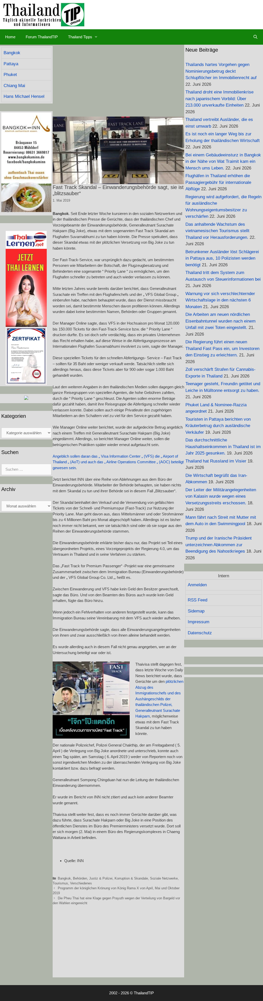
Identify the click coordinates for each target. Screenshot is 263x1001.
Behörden (80, 878)
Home (10, 37)
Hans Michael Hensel (24, 96)
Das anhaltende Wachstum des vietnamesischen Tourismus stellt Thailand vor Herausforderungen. (217, 231)
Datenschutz (200, 632)
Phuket (10, 74)
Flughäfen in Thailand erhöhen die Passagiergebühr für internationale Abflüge (218, 182)
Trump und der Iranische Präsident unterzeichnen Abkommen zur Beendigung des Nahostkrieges (218, 545)
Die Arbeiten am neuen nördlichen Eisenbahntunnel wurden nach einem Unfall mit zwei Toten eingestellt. (220, 321)
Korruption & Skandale (131, 878)
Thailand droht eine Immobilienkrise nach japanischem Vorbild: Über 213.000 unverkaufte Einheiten (219, 99)
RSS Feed (197, 600)
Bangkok (64, 878)
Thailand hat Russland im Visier (215, 461)
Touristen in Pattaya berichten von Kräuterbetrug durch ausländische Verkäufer (218, 426)
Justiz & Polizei (100, 878)
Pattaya (11, 63)
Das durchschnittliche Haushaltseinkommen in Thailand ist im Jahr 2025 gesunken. (223, 447)
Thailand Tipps (80, 37)
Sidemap (196, 611)
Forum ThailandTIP (42, 37)
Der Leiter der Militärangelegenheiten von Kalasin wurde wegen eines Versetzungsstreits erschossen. (220, 496)
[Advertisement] (118, 81)
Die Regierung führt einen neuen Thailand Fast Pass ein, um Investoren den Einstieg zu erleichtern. (222, 348)
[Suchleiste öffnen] (255, 37)
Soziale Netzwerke (164, 878)
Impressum (198, 621)
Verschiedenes (81, 883)
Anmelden (197, 584)
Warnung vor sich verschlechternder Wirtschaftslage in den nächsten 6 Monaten (220, 300)
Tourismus (60, 883)
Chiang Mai (14, 85)
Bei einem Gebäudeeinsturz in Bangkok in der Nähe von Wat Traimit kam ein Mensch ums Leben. (223, 162)
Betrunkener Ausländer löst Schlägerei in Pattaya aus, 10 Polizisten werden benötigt (222, 258)
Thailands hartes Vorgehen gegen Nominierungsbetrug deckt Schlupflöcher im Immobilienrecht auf (221, 71)
